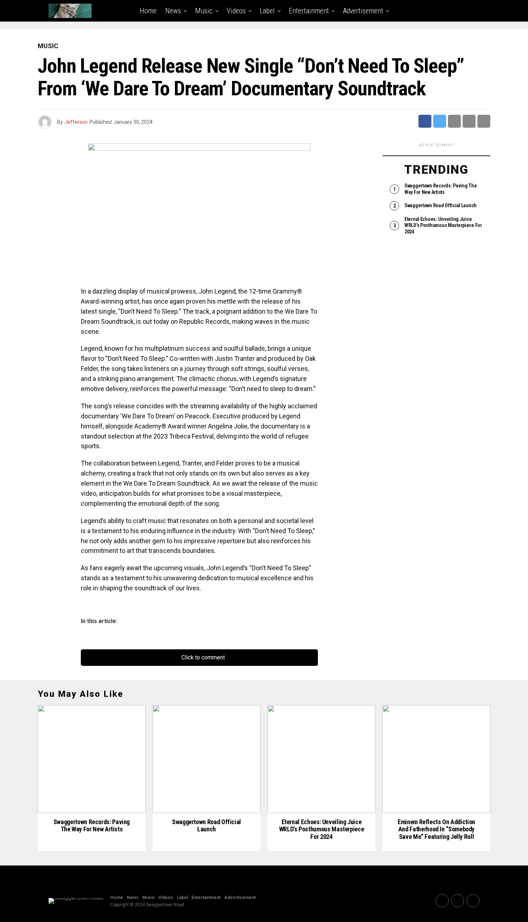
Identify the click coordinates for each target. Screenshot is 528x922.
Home (148, 10)
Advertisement (363, 10)
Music (204, 10)
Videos (236, 10)
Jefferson (76, 122)
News (173, 10)
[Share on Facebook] (424, 121)
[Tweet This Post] (439, 121)
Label (267, 10)
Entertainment (309, 10)
